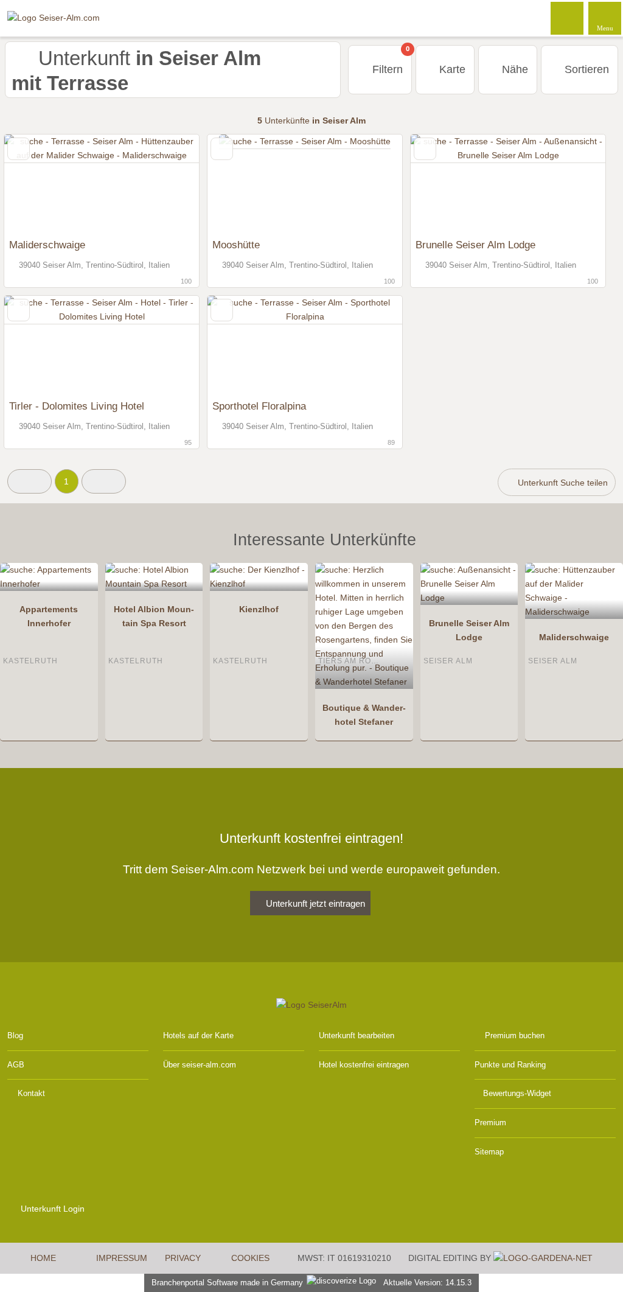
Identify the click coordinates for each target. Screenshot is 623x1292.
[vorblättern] (168, 183)
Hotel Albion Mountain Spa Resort (154, 616)
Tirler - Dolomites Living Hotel (76, 406)
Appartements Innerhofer (48, 616)
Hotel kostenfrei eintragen (364, 1064)
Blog (15, 1035)
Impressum (121, 1258)
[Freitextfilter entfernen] (567, 17)
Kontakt (31, 1093)
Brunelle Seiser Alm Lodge (475, 245)
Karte (450, 69)
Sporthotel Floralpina (259, 406)
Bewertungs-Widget (517, 1093)
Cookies (250, 1258)
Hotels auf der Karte (198, 1035)
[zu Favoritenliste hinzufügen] (18, 149)
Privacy (183, 1258)
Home (43, 1258)
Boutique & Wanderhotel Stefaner (364, 715)
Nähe (513, 69)
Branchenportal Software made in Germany (224, 1282)
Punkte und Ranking (510, 1064)
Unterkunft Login (51, 1208)
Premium (490, 1122)
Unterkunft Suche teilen (561, 482)
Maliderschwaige (47, 245)
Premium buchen (515, 1035)
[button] (29, 481)
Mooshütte (236, 245)
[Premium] (598, 550)
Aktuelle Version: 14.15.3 (427, 1282)
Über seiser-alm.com (199, 1064)
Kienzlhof (259, 609)
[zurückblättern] (34, 183)
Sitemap (489, 1151)
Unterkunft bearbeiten (356, 1035)
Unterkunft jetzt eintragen (315, 903)
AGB (15, 1064)
